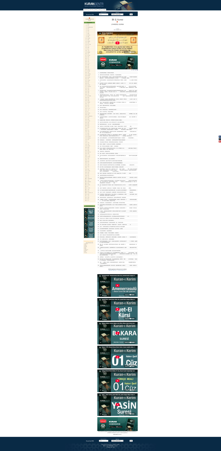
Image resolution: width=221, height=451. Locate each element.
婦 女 (88, 28)
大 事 (88, 109)
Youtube (117, 444)
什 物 (88, 189)
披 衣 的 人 (89, 136)
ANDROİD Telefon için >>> (113, 270)
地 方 (88, 162)
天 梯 (88, 131)
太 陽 (88, 164)
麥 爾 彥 (89, 52)
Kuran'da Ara (104, 444)
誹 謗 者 (89, 184)
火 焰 (88, 195)
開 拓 (88, 169)
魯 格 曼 (89, 70)
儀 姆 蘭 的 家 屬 (90, 27)
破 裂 (88, 150)
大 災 (88, 159)
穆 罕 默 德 (89, 95)
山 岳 (88, 103)
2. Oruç (85, 244)
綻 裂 (88, 153)
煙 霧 (88, 91)
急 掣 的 (89, 145)
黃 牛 (88, 25)
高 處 (88, 33)
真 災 (88, 130)
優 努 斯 (89, 38)
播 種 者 (89, 102)
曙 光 (88, 198)
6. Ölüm (85, 248)
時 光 (88, 183)
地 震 (88, 176)
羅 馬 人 (89, 69)
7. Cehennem (86, 249)
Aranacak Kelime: (104, 12)
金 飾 (88, 89)
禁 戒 (88, 125)
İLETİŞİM (103, 9)
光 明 (88, 59)
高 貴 (88, 173)
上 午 (88, 167)
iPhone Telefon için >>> (122, 270)
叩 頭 (88, 72)
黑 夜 (88, 166)
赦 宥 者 (89, 84)
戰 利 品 (89, 34)
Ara (131, 14)
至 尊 (88, 158)
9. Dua (85, 251)
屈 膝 (88, 92)
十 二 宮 (89, 155)
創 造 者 (89, 77)
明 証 (88, 175)
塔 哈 (88, 53)
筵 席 (88, 30)
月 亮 (88, 106)
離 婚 (88, 123)
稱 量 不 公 (89, 151)
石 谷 (88, 45)
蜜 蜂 (88, 47)
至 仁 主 (89, 108)
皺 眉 (88, 147)
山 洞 (88, 50)
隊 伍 (88, 83)
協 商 (88, 88)
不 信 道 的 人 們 (90, 192)
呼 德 (88, 39)
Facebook (114, 444)
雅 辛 (88, 78)
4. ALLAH (85, 246)
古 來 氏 (89, 187)
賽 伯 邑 (89, 75)
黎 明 (88, 161)
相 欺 (88, 122)
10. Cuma (85, 252)
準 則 (88, 61)
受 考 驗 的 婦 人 (90, 116)
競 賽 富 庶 (89, 181)
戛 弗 (88, 100)
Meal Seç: (117, 12)
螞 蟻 (88, 64)
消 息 (88, 144)
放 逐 (88, 114)
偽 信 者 (89, 120)
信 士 (88, 58)
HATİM (100, 9)
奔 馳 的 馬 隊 (90, 178)
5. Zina (85, 247)
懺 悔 (88, 36)
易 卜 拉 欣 (89, 44)
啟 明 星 (89, 156)
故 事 (88, 66)
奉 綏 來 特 (89, 86)
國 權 (88, 127)
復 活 (88, 139)
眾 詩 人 (89, 63)
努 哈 (88, 133)
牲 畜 (88, 31)
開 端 (88, 24)
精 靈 (88, 134)
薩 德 (88, 81)
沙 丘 (88, 94)
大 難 (88, 180)
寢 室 (88, 98)
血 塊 (88, 172)
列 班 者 (89, 80)
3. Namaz (85, 245)
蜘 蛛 (88, 67)
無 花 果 (89, 170)
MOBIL (96, 9)
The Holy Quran (109, 444)
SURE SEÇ (91, 9)
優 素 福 (89, 41)
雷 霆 (88, 42)
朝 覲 (88, 56)
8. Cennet (85, 250)
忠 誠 (88, 197)
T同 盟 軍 (89, 73)
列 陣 (88, 117)
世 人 (88, 200)
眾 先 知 (89, 55)
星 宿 (88, 105)
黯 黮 (88, 148)
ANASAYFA (86, 9)
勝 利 (88, 97)
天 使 (88, 142)
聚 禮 (88, 119)
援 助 (88, 194)
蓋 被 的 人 (89, 137)
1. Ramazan (86, 243)
